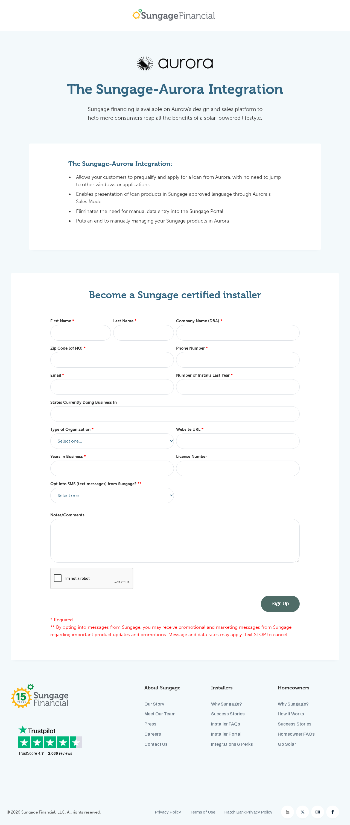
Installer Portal (226, 734)
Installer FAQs (225, 724)
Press (150, 724)
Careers (152, 734)
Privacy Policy (168, 812)
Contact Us (156, 744)
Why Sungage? (226, 704)
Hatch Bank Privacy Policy (248, 812)
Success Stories (228, 714)
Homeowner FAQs (296, 734)
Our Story (154, 704)
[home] (173, 15)
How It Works (291, 714)
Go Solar (287, 744)
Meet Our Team (160, 714)
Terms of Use (202, 812)
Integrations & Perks (232, 744)
